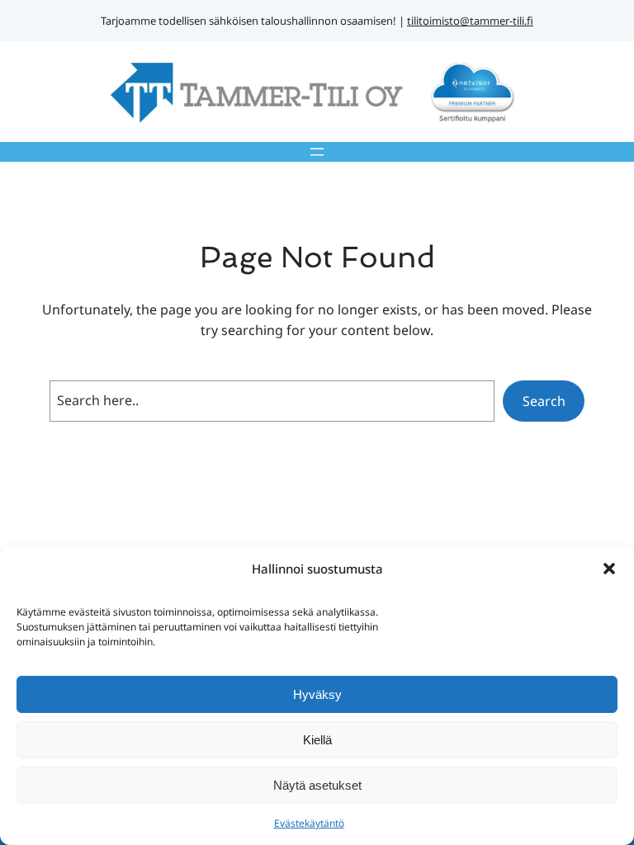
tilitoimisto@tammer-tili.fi (470, 20)
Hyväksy (317, 694)
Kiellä (317, 740)
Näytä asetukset (317, 785)
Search (544, 401)
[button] (609, 568)
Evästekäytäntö (309, 823)
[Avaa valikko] (317, 152)
